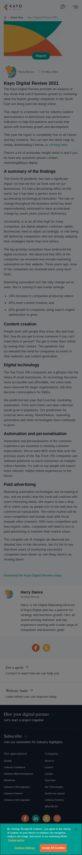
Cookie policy (16, 840)
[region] (41, 839)
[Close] (76, 829)
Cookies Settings (24, 847)
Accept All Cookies (53, 847)
